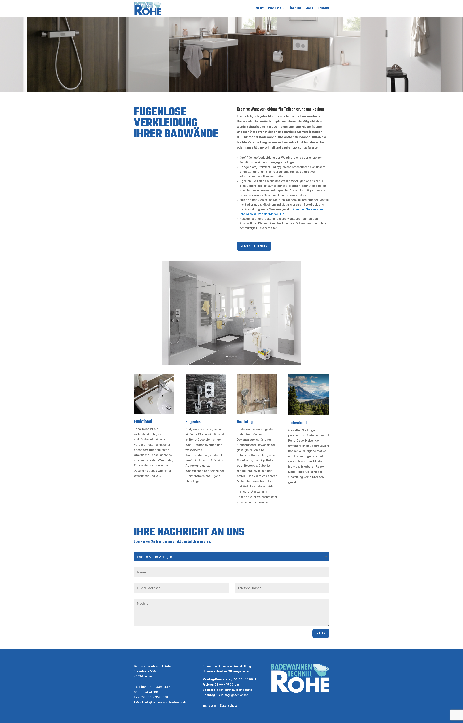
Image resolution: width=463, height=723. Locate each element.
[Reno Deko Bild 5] (231, 363)
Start (260, 9)
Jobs (309, 9)
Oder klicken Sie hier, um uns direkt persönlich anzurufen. (172, 541)
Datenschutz (228, 705)
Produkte (274, 9)
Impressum (210, 705)
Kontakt (323, 9)
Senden (320, 633)
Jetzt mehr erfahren (254, 246)
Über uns (295, 9)
